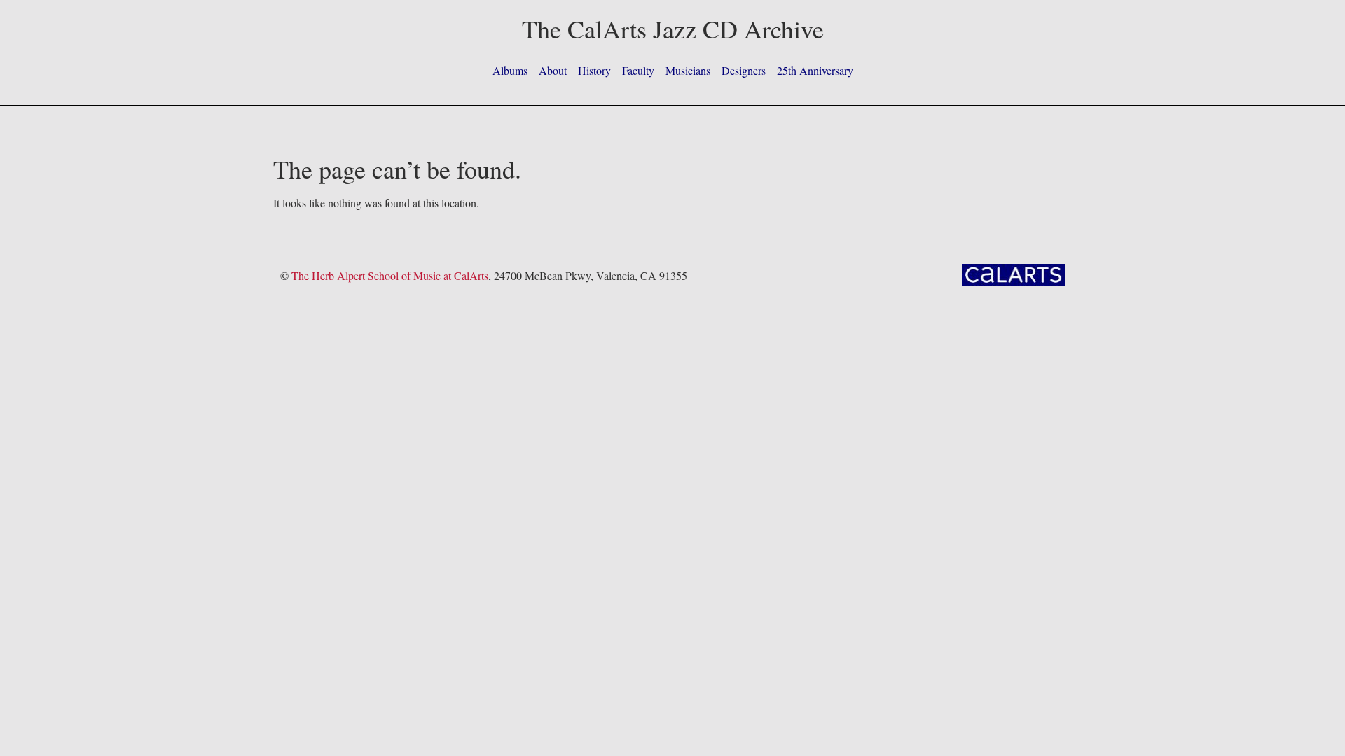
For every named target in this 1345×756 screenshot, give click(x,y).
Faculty (638, 70)
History (594, 70)
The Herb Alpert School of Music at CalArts (389, 275)
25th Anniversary (815, 70)
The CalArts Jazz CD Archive (673, 29)
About (553, 70)
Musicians (687, 70)
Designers (744, 70)
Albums (509, 70)
